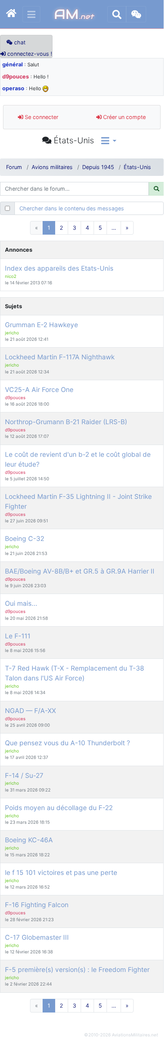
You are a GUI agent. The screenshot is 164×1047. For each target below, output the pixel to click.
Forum (14, 167)
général (12, 64)
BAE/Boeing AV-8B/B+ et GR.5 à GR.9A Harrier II (79, 571)
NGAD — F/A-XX (30, 711)
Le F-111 (17, 636)
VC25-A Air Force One (39, 389)
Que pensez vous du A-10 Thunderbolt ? (67, 743)
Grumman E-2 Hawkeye (41, 325)
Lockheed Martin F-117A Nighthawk (60, 357)
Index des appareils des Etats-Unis (59, 268)
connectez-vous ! (29, 53)
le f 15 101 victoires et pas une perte (61, 872)
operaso (13, 88)
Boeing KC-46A (29, 840)
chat (19, 42)
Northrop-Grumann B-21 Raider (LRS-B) (66, 422)
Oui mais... (21, 603)
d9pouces (15, 76)
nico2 (10, 276)
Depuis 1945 (98, 167)
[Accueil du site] (11, 14)
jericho (12, 332)
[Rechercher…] (116, 14)
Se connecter (40, 117)
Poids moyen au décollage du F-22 (59, 808)
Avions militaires (52, 167)
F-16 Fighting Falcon (36, 905)
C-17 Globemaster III (37, 937)
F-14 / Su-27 (24, 775)
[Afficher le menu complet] (31, 14)
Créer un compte (124, 117)
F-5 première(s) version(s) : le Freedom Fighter (77, 969)
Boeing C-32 (24, 538)
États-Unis (137, 167)
